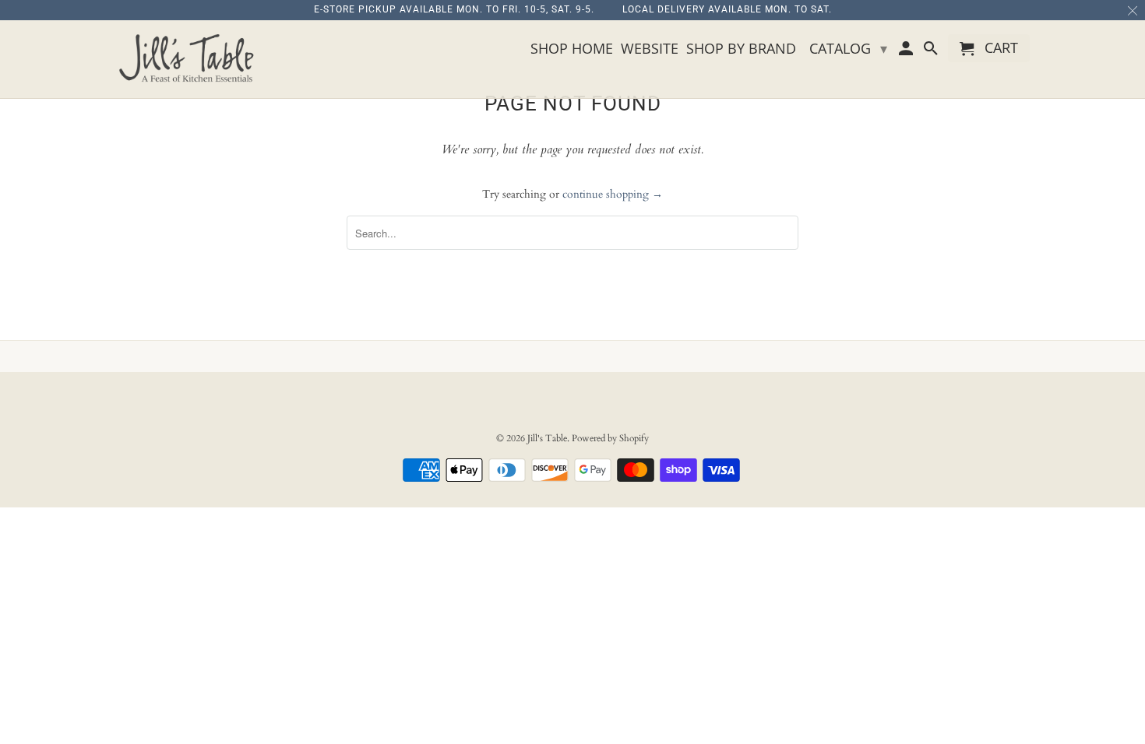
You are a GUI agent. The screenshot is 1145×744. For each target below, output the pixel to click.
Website (649, 49)
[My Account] (907, 51)
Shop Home (571, 49)
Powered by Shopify (610, 438)
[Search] (931, 51)
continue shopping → (612, 194)
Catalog (848, 48)
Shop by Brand (741, 49)
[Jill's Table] (191, 59)
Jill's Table (547, 438)
